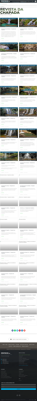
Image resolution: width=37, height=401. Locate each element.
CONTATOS (10, 346)
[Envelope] (35, 399)
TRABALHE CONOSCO (25, 346)
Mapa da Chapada (22, 352)
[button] (32, 1)
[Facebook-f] (29, 399)
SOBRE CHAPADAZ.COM (17, 346)
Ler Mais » (2, 38)
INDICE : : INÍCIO (5, 344)
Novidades (3, 369)
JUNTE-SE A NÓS (31, 344)
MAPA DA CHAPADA (11, 344)
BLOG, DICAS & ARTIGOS (24, 344)
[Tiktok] (32, 399)
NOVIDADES (17, 344)
